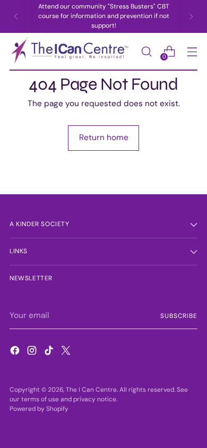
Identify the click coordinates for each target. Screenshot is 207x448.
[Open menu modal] (192, 52)
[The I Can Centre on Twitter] (67, 352)
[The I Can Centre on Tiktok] (50, 352)
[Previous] (16, 16)
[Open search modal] (146, 52)
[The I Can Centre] (72, 51)
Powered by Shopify (39, 408)
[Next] (191, 16)
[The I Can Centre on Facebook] (16, 352)
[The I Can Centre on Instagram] (33, 352)
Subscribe (178, 316)
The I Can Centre (91, 389)
